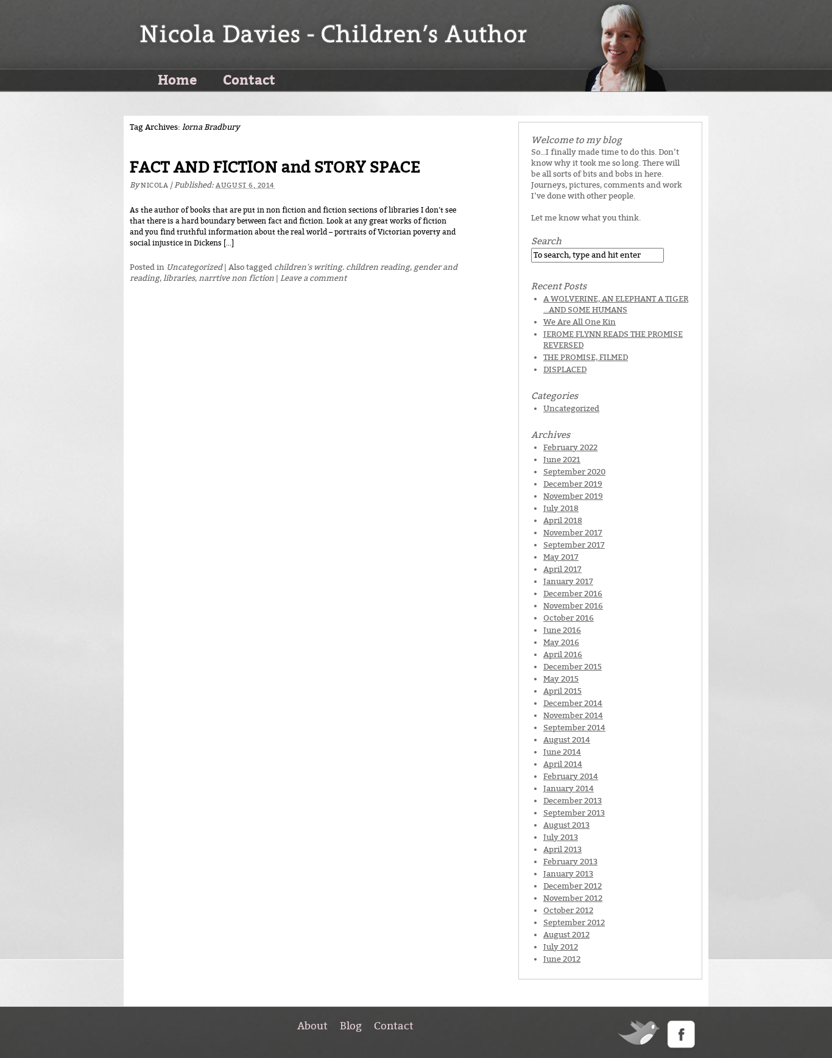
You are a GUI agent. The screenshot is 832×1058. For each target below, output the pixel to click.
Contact (249, 79)
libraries (179, 278)
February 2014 (570, 776)
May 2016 (561, 642)
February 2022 (570, 447)
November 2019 (573, 496)
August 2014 (566, 739)
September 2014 (574, 727)
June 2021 (561, 459)
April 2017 (562, 569)
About (312, 1026)
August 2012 (566, 934)
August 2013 (566, 825)
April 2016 (562, 654)
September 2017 (574, 544)
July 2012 (560, 946)
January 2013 (568, 873)
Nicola (154, 185)
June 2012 (561, 959)
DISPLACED (565, 369)
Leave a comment (313, 278)
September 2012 (574, 922)
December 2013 (572, 800)
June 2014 (562, 751)
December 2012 (572, 885)
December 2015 (572, 666)
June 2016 (562, 630)
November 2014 (573, 715)
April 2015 (562, 691)
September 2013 (574, 812)
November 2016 (573, 605)
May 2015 (561, 678)
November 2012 (572, 898)
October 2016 (568, 617)
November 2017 (572, 532)
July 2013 (560, 837)
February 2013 (570, 861)
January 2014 (568, 788)
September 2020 (574, 471)
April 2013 (562, 849)
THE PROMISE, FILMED (585, 357)
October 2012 (568, 910)
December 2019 (572, 483)
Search (546, 241)
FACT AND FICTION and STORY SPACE (275, 167)
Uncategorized (194, 267)
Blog (351, 1026)
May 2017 (561, 557)
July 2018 (561, 508)
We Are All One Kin (579, 321)
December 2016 (572, 593)
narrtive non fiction (236, 278)
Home (177, 79)
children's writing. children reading (342, 267)
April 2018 (562, 520)
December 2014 (572, 703)
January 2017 (568, 581)
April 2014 (562, 764)
